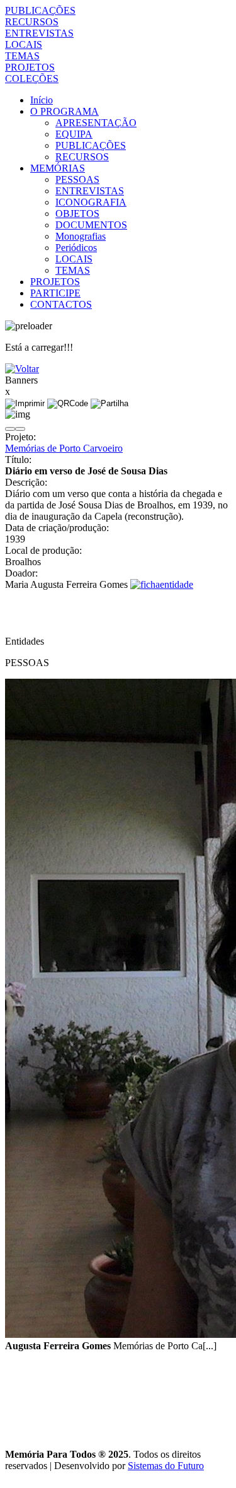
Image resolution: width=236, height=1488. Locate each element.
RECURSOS (32, 21)
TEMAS (22, 55)
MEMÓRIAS (57, 168)
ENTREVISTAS (39, 33)
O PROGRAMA (64, 111)
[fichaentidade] (161, 584)
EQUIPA (74, 134)
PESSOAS (77, 179)
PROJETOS (30, 67)
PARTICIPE (55, 293)
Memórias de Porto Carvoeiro (64, 448)
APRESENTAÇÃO (96, 122)
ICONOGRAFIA (90, 202)
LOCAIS (23, 44)
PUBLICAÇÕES (40, 10)
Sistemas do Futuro (166, 1465)
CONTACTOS (61, 304)
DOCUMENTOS (91, 225)
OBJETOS (77, 213)
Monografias (80, 236)
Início (41, 100)
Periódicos (76, 247)
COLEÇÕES (32, 78)
